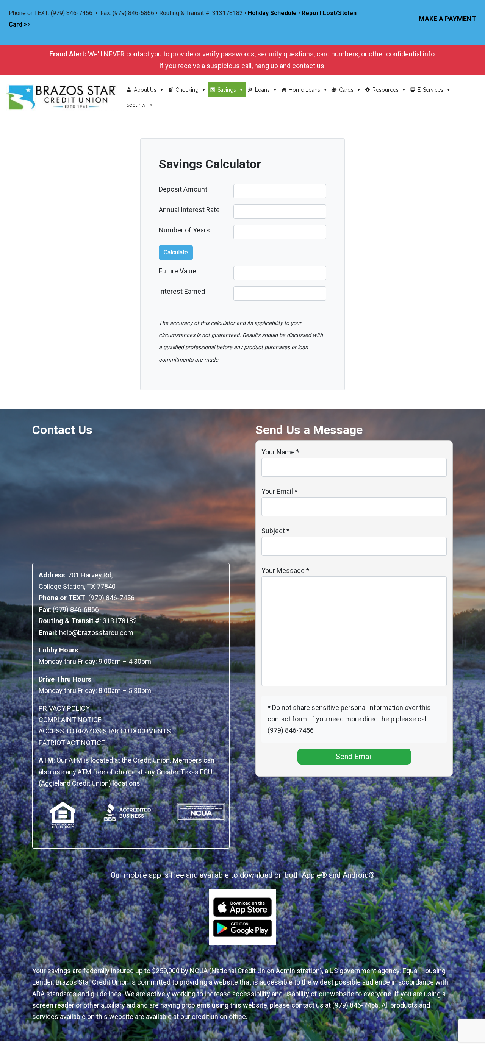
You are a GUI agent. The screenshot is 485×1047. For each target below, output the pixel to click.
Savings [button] (226, 90)
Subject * (275, 531)
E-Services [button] (430, 90)
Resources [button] (385, 90)
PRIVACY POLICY (64, 708)
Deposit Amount (183, 189)
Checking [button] (187, 90)
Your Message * (285, 570)
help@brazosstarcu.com (96, 633)
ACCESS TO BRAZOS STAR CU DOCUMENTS (105, 731)
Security (136, 105)
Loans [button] (262, 90)
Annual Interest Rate (189, 210)
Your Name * (280, 452)
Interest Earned (182, 291)
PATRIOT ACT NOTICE (72, 743)
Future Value (177, 271)
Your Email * (279, 491)
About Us (145, 90)
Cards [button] (346, 90)
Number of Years (184, 230)
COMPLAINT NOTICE (70, 720)
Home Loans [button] (304, 90)
